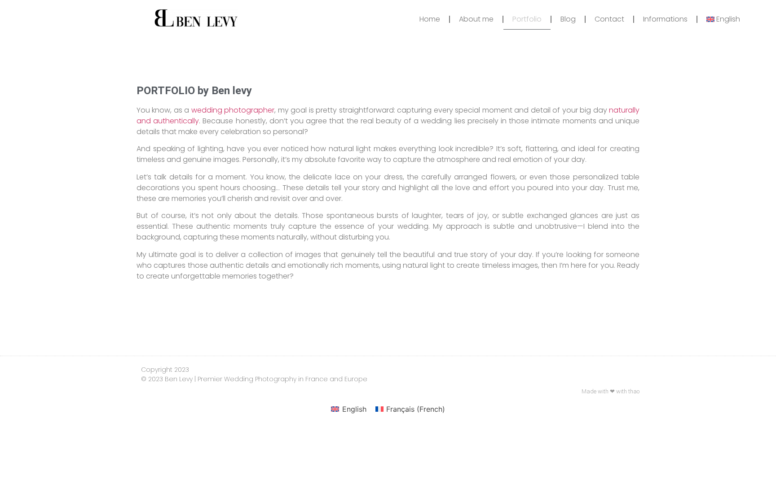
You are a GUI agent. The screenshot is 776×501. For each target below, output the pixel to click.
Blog (568, 19)
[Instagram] (596, 368)
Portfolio (527, 19)
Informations (665, 19)
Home (429, 19)
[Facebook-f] (613, 368)
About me (476, 19)
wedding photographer (232, 110)
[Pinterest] (631, 368)
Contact (609, 19)
